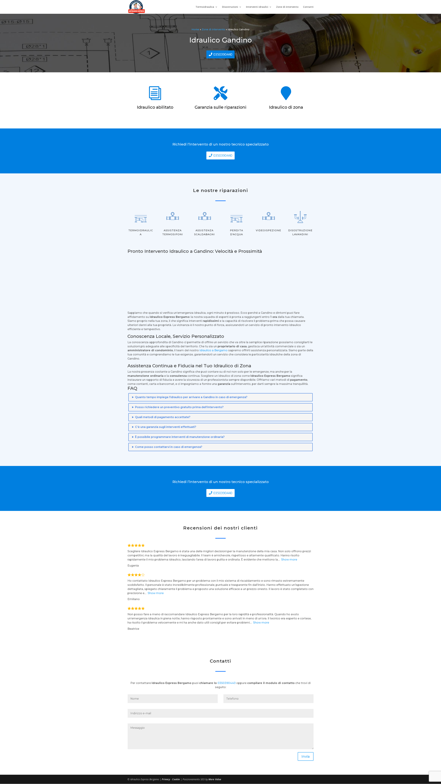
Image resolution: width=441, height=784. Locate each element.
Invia (305, 756)
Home (195, 29)
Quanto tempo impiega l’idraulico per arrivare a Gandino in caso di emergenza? (191, 397)
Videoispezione (268, 230)
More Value (214, 779)
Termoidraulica (205, 7)
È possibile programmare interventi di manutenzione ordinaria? (180, 437)
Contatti (308, 7)
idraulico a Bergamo (213, 350)
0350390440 (222, 54)
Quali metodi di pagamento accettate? (162, 417)
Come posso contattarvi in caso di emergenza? (168, 447)
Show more (289, 559)
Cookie (176, 779)
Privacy (166, 779)
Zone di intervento (287, 7)
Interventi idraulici (257, 7)
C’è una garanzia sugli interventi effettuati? (165, 427)
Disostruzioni (230, 7)
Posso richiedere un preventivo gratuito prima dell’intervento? (179, 407)
